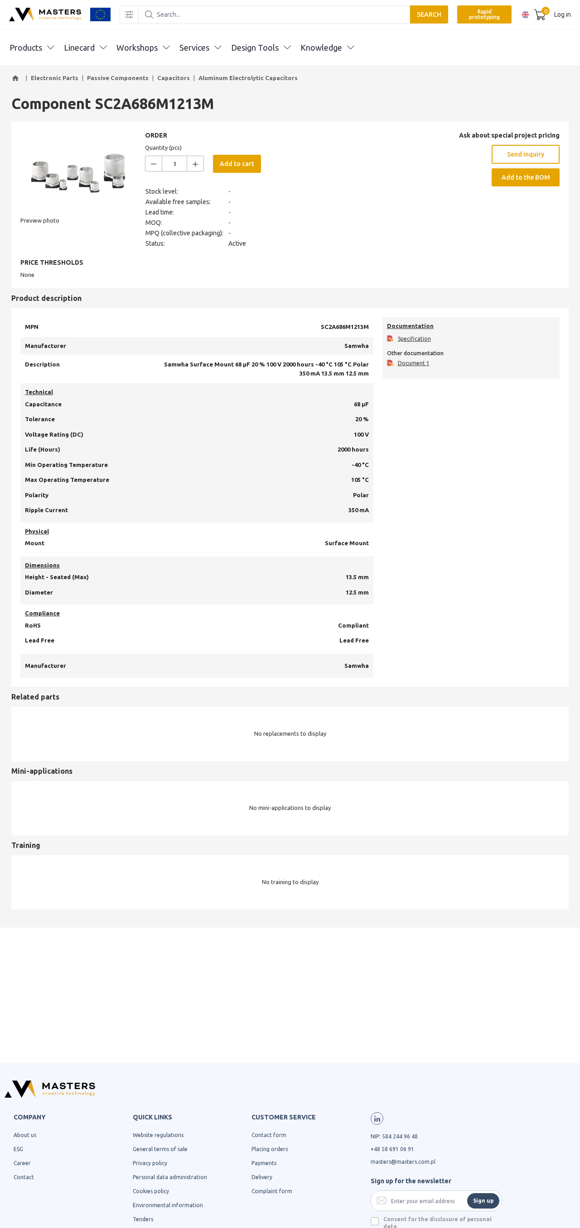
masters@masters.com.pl (403, 1162)
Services (194, 47)
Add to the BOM (526, 177)
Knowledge (321, 47)
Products (26, 47)
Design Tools (255, 47)
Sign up (483, 1201)
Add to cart (237, 163)
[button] (16, 78)
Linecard (79, 47)
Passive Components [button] (118, 78)
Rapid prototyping (484, 14)
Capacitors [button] (173, 78)
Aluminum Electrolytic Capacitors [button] (248, 78)
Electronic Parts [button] (54, 78)
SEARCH (429, 14)
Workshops (137, 47)
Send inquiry (525, 154)
